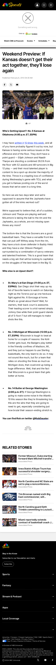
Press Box (6, 639)
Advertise (6, 637)
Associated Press (25, 461)
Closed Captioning (26, 637)
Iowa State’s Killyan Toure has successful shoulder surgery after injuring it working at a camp (34, 470)
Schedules (42, 41)
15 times (28, 142)
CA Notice (27, 641)
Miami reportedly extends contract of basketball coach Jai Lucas (35, 521)
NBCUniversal (17, 645)
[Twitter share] (11, 84)
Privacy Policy (27, 639)
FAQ (35, 637)
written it (19, 142)
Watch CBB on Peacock (14, 41)
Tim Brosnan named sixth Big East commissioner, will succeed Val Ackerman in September (34, 495)
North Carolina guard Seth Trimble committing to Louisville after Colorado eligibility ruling (36, 508)
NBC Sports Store (45, 637)
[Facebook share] (4, 84)
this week (39, 142)
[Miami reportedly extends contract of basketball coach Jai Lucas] (9, 522)
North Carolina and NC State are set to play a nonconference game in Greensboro (35, 482)
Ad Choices (16, 639)
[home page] (12, 5)
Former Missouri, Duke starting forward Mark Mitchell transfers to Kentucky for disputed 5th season (35, 457)
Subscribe (8, 564)
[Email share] (17, 84)
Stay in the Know (9, 553)
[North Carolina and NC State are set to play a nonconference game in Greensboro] (9, 484)
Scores (30, 41)
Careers (14, 637)
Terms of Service (39, 641)
